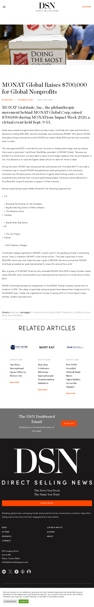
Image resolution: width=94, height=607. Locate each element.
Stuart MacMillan (15, 315)
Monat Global (48, 312)
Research (6, 536)
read (39, 100)
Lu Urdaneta (35, 312)
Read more (14, 382)
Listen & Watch (54, 528)
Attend (5, 532)
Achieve (51, 532)
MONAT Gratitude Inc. (64, 312)
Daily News (48, 100)
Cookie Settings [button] (10, 601)
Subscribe (86, 7)
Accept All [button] (23, 601)
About (50, 536)
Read (4, 528)
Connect (6, 541)
